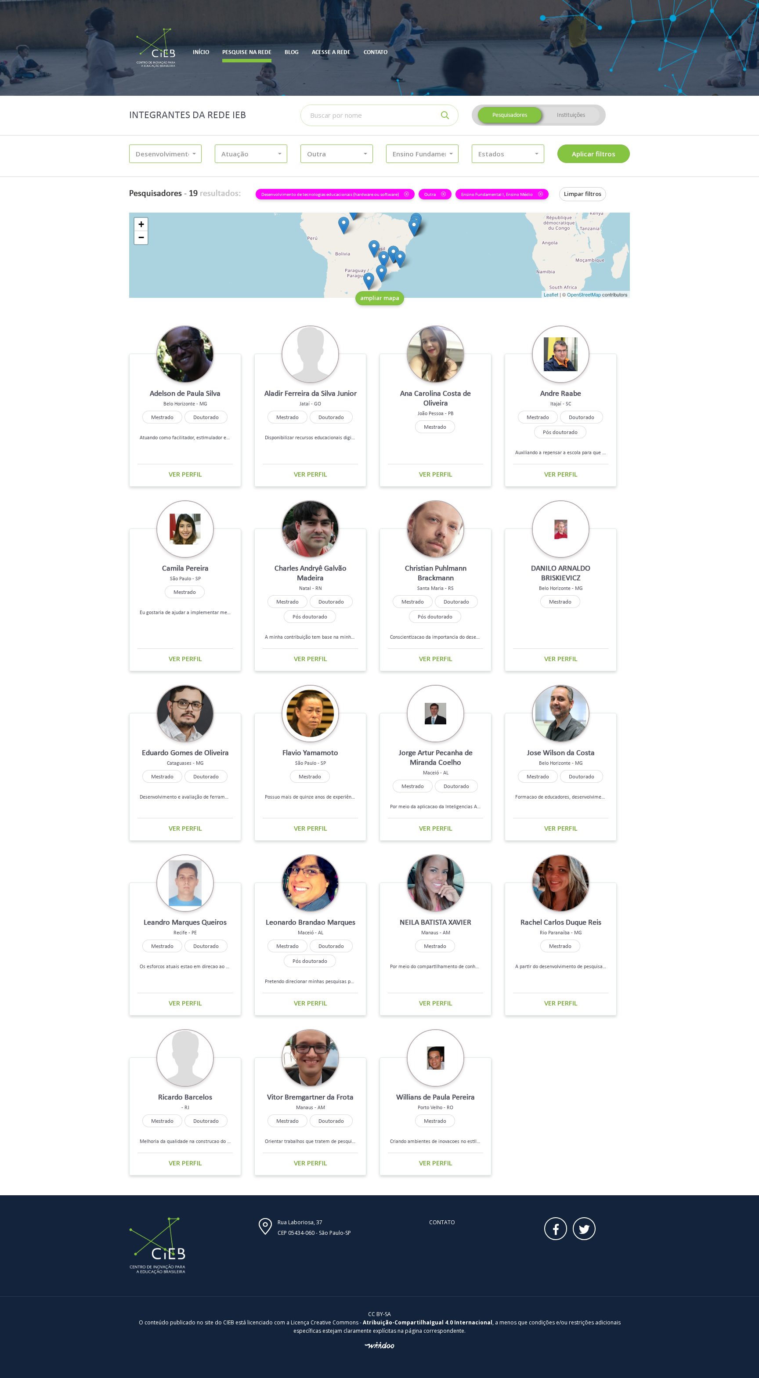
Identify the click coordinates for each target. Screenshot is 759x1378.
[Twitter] (584, 1228)
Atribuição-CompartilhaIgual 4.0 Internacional (427, 1322)
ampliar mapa (379, 298)
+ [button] (141, 224)
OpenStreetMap (584, 294)
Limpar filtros (582, 194)
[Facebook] (555, 1228)
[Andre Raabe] (381, 273)
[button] (165, 154)
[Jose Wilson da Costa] (393, 255)
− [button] (141, 237)
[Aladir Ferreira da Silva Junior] (374, 249)
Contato (442, 1222)
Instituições (571, 115)
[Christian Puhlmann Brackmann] (368, 281)
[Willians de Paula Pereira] (343, 226)
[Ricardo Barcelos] (399, 259)
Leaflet (551, 294)
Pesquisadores (509, 115)
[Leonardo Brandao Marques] (413, 228)
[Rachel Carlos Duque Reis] (383, 260)
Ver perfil (185, 474)
